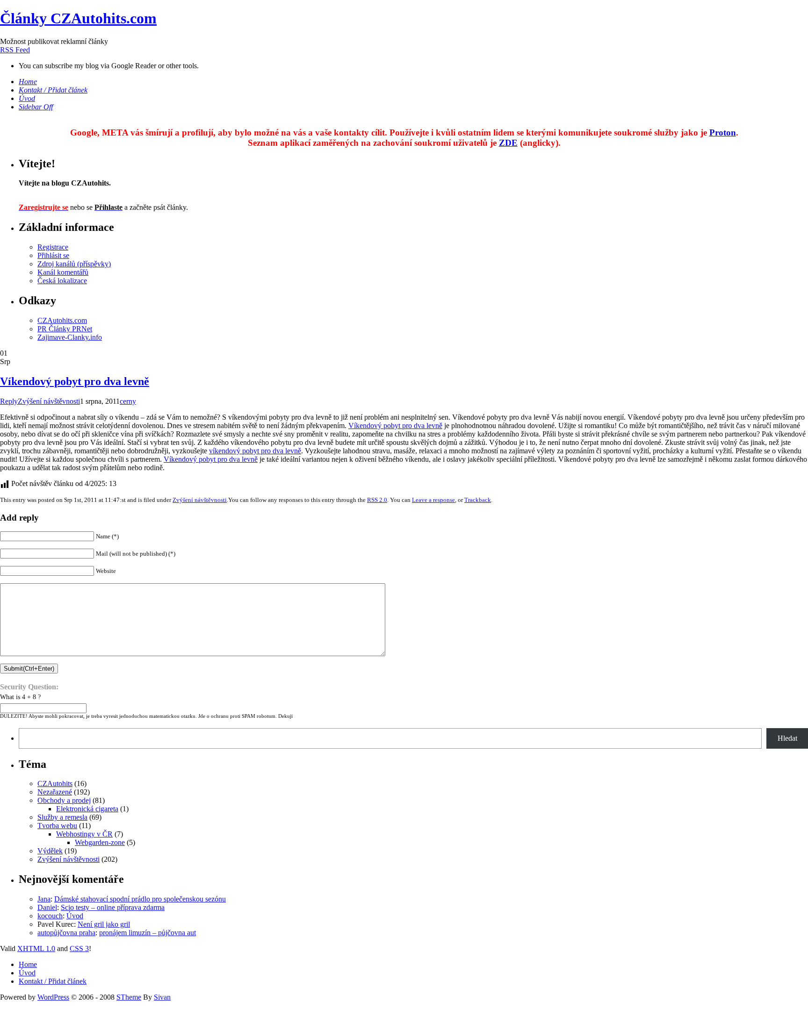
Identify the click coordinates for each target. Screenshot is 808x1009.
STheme (128, 997)
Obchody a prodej (64, 800)
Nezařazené (54, 792)
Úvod (74, 916)
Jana (43, 899)
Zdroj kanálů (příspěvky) (74, 264)
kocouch (50, 916)
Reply (9, 401)
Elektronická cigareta (87, 809)
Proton (722, 132)
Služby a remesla (62, 817)
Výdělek (50, 851)
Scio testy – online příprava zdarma (113, 907)
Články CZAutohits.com (78, 18)
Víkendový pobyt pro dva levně (74, 381)
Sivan (162, 997)
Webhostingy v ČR (84, 834)
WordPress (53, 997)
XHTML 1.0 (36, 948)
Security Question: (29, 687)
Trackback (477, 499)
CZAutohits (54, 783)
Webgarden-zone (100, 842)
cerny (128, 401)
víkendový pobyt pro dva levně (255, 451)
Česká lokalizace (62, 281)
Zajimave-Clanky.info (69, 337)
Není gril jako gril (104, 924)
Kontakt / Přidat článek (53, 981)
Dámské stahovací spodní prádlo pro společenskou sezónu (140, 899)
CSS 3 (79, 948)
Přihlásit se (53, 255)
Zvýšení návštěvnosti (49, 401)
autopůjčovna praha (66, 933)
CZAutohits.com (62, 320)
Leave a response (433, 499)
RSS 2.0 (377, 499)
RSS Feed (15, 50)
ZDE (508, 143)
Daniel (47, 907)
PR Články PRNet (64, 329)
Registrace (52, 247)
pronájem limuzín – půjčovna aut (147, 933)
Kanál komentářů (62, 272)
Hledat (787, 738)
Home (28, 964)
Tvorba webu (57, 826)
